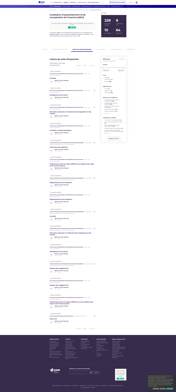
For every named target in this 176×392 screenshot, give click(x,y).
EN (133, 2)
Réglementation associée (54, 357)
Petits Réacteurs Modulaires (99, 6)
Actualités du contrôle (69, 341)
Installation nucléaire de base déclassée (111, 107)
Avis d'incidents (101, 49)
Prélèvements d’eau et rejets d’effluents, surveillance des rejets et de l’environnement (72, 164)
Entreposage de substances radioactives (111, 104)
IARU (57, 34)
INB (58, 33)
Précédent (78, 65)
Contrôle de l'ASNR (67, 6)
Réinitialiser (122, 59)
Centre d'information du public (86, 347)
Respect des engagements (59, 268)
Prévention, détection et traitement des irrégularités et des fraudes (70, 112)
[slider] (103, 67)
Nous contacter (83, 348)
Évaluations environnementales (55, 351)
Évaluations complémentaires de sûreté (71, 358)
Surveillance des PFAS (116, 6)
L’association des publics (54, 344)
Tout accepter (170, 388)
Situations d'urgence (100, 345)
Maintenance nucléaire (111, 109)
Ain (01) (107, 88)
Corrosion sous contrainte (70, 354)
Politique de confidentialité (115, 385)
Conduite (53, 78)
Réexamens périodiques (87, 6)
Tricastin (108, 81)
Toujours (74, 27)
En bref (45, 49)
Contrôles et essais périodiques (61, 130)
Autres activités (82, 2)
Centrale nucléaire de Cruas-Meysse (114, 128)
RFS (50, 350)
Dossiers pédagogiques (85, 341)
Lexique (97, 385)
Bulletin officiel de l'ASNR (118, 2)
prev (51, 6)
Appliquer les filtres (114, 138)
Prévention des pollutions (59, 147)
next (124, 6)
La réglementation (53, 341)
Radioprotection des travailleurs (61, 182)
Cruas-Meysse (108, 79)
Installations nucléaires (116, 341)
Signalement (75, 385)
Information (73, 2)
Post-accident (99, 347)
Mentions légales (85, 387)
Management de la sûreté (59, 95)
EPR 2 (108, 6)
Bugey (107, 77)
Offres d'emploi (66, 385)
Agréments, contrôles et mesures (118, 348)
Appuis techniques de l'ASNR (102, 350)
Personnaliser (156, 388)
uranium (52, 34)
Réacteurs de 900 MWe (111, 111)
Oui (69, 27)
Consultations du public (54, 345)
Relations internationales (101, 341)
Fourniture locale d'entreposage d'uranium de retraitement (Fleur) (114, 131)
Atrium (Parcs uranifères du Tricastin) (114, 123)
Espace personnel (56, 385)
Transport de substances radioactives (119, 347)
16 (89, 65)
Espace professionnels (93, 2)
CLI (97, 351)
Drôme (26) (109, 92)
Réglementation (58, 2)
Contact (93, 387)
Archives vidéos (84, 345)
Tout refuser (163, 388)
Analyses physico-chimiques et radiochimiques (112, 100)
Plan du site (90, 385)
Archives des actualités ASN (59, 49)
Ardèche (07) (108, 90)
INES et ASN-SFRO (76, 6)
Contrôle (65, 2)
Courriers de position (116, 49)
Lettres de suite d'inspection (81, 49)
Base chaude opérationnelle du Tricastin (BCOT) (112, 126)
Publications (83, 342)
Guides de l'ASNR (53, 347)
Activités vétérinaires (116, 345)
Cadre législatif (52, 348)
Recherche (99, 344)
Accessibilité (103, 385)
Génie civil (53, 319)
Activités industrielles (116, 344)
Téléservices (114, 354)
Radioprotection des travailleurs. (61, 199)
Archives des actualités (85, 344)
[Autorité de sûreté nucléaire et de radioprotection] (41, 2)
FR (130, 2)
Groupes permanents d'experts (102, 342)
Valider (96, 372)
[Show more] (94, 90)
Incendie (53, 216)
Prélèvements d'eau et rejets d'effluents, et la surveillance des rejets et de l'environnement (71, 302)
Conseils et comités (100, 348)
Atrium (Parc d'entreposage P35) (113, 120)
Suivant (92, 65)
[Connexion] (137, 2)
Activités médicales (115, 342)
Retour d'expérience (116, 350)
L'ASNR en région (57, 6)
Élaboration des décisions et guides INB (56, 355)
